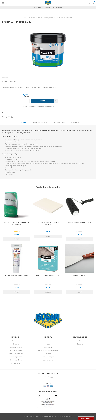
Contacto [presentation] (75, 123)
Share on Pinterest (9, 117)
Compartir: (5, 113)
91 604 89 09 (39, 7)
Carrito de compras (48, 357)
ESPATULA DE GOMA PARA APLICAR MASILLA (48, 223)
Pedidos (48, 344)
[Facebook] (48, 377)
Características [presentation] (40, 123)
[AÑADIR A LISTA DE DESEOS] (56, 101)
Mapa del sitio (16, 341)
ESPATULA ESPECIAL (79, 275)
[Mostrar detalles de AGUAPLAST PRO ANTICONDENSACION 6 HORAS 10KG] (16, 205)
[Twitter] (44, 377)
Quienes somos (16, 363)
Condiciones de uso (16, 360)
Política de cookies (16, 350)
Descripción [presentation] (21, 123)
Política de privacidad (16, 357)
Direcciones (48, 347)
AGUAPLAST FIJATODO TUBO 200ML (16, 275)
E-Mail (80, 341)
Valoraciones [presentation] (59, 123)
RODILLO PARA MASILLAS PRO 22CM (79, 222)
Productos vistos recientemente (48, 350)
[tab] (21, 123)
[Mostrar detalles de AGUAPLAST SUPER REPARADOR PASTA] (48, 258)
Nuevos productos (16, 347)
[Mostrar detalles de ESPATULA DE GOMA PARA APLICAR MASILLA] (48, 205)
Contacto (80, 344)
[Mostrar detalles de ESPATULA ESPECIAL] (79, 258)
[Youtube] (51, 377)
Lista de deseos (48, 360)
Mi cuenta (48, 341)
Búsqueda (16, 344)
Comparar (48, 353)
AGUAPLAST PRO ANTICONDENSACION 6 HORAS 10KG (16, 223)
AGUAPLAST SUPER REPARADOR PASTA (47, 275)
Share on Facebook (6, 117)
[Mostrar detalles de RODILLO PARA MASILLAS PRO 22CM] (79, 205)
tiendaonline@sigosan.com (54, 7)
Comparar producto (11, 81)
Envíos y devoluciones (16, 353)
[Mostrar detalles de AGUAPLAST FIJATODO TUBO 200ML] (16, 258)
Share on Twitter (3, 117)
